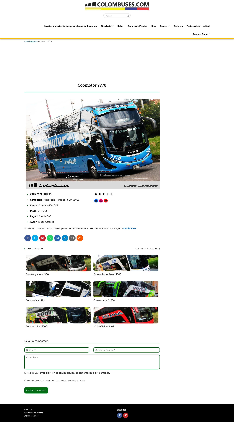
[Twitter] (35, 238)
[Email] (72, 238)
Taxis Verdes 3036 (35, 248)
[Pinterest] (42, 238)
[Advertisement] (92, 62)
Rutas (120, 26)
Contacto (178, 26)
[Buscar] (128, 16)
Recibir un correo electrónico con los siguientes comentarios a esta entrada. (68, 372)
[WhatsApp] (50, 238)
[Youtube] (125, 415)
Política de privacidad (198, 26)
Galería (163, 26)
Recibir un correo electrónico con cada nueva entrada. (56, 380)
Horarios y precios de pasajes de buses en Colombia (70, 26)
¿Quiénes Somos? (201, 34)
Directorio (106, 26)
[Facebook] (27, 238)
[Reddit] (80, 238)
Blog (153, 26)
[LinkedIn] (57, 238)
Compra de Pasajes (137, 26)
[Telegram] (65, 238)
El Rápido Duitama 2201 (146, 248)
